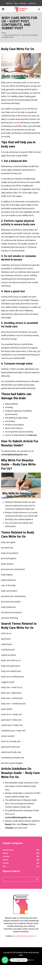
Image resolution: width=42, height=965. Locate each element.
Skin (4, 866)
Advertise (22, 3)
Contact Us (32, 3)
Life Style (6, 856)
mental (16, 122)
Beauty (5, 853)
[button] (5, 960)
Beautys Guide (8, 850)
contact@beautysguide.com (25, 936)
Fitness (5, 860)
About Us (9, 3)
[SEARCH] (36, 879)
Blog (16, 3)
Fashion (6, 863)
